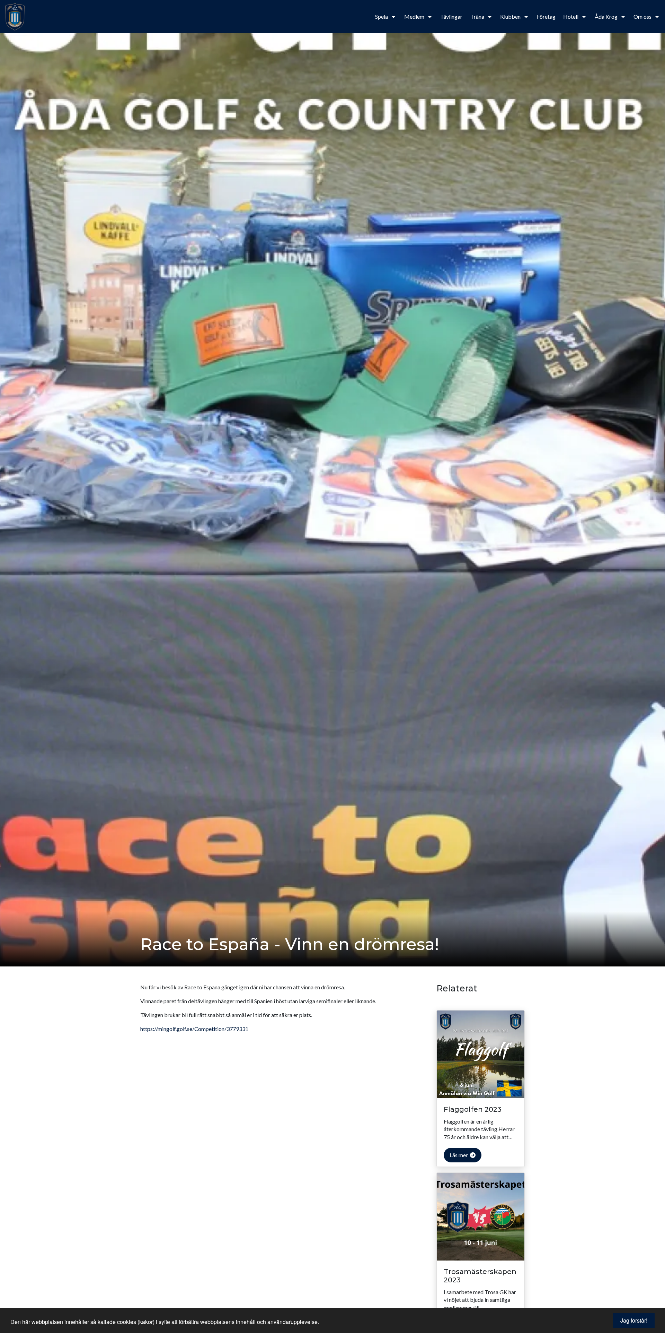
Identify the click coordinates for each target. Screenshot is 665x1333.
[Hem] (22, 17)
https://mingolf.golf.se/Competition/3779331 (194, 1028)
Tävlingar (451, 16)
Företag (546, 16)
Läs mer (459, 1155)
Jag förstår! (633, 1320)
